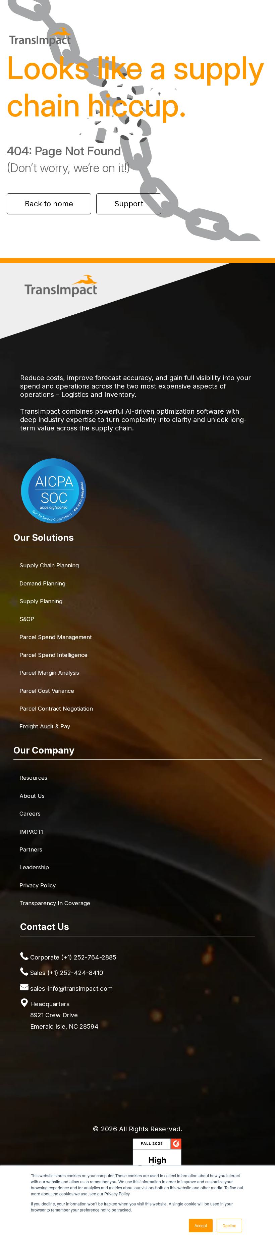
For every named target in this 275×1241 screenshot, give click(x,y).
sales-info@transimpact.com (71, 988)
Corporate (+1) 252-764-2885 (73, 957)
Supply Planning (40, 601)
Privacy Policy (37, 885)
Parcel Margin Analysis (49, 672)
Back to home (49, 203)
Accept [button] (201, 1225)
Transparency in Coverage (54, 903)
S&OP (26, 619)
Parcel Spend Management (55, 637)
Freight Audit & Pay (44, 726)
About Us (32, 795)
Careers (30, 813)
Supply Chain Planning (49, 565)
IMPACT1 (31, 831)
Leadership (34, 867)
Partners (30, 849)
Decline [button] (229, 1225)
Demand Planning (42, 583)
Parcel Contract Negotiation (56, 708)
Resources (33, 777)
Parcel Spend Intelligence (53, 655)
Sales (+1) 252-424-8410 (66, 972)
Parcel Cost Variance (46, 690)
